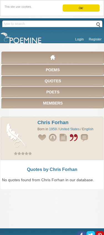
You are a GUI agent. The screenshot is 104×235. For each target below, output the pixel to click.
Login (79, 39)
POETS (52, 92)
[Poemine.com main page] (53, 59)
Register (95, 39)
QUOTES (53, 81)
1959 (53, 129)
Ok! (81, 8)
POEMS (53, 70)
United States (69, 129)
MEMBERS (53, 103)
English (87, 129)
